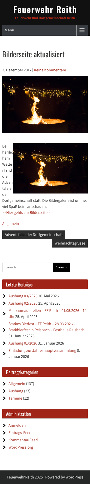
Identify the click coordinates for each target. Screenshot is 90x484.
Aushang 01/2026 (22, 343)
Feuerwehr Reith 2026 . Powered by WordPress (45, 477)
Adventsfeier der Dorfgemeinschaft (34, 234)
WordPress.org (20, 447)
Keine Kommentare (50, 70)
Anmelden (17, 425)
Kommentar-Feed (23, 440)
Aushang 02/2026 (23, 303)
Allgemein (10, 223)
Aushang (15, 391)
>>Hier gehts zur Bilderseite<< (27, 212)
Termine (15, 398)
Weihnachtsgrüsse (69, 243)
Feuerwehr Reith (45, 9)
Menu (9, 30)
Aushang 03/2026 (23, 296)
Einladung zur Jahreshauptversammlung (42, 350)
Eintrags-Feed (20, 432)
